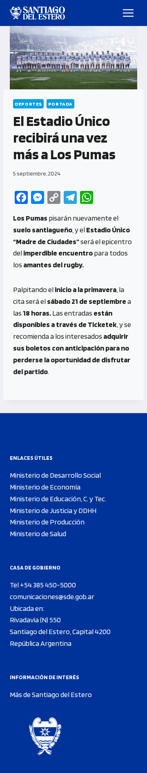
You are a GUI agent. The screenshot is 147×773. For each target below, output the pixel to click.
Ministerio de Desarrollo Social (55, 475)
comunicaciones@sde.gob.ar (52, 596)
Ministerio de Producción (47, 521)
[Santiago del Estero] (37, 12)
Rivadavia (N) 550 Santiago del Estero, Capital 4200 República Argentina (60, 631)
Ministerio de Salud (38, 533)
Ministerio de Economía (45, 487)
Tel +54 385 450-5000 (43, 584)
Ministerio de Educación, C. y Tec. (58, 498)
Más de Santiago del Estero (51, 694)
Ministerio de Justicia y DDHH (53, 510)
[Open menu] (128, 13)
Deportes (28, 104)
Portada (60, 104)
